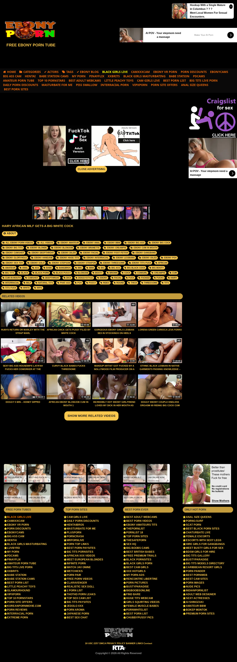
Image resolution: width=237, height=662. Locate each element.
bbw (91, 268)
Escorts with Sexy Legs (203, 540)
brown (113, 273)
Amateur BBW (196, 606)
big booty (158, 268)
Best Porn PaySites (81, 548)
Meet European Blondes (85, 559)
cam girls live (148, 80)
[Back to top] (228, 653)
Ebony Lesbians (125, 257)
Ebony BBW (113, 242)
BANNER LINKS (134, 643)
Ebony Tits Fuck (141, 263)
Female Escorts (198, 536)
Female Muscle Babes (142, 606)
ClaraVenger (77, 582)
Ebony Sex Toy (14, 263)
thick (134, 283)
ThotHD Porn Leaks (81, 594)
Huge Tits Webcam (139, 598)
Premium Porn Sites (200, 613)
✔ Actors (51, 72)
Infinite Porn (76, 563)
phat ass (65, 283)
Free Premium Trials (141, 555)
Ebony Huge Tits (69, 257)
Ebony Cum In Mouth (145, 247)
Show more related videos (91, 415)
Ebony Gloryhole (16, 257)
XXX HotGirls (136, 571)
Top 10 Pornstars (51, 80)
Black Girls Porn (139, 563)
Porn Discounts (194, 72)
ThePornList (135, 528)
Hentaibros (75, 524)
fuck (131, 278)
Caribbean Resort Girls (204, 567)
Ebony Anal (93, 242)
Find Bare (133, 594)
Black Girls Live (19, 517)
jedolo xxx (75, 606)
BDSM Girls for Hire (200, 551)
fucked (145, 278)
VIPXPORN (140, 85)
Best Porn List (174, 80)
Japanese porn (78, 613)
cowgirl (142, 273)
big (102, 268)
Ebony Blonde (38, 247)
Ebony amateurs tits (141, 524)
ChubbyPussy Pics (139, 617)
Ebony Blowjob (63, 247)
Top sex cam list (79, 598)
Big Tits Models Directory (205, 563)
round (120, 283)
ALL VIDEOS (46, 242)
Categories (32, 72)
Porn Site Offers (164, 85)
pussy (92, 283)
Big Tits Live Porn (203, 80)
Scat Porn (193, 524)
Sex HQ (131, 544)
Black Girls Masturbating (144, 76)
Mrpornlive (75, 540)
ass (37, 268)
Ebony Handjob (43, 257)
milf (28, 283)
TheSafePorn (136, 540)
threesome (150, 283)
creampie (159, 273)
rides (106, 283)
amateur (10, 268)
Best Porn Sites (15, 89)
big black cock (136, 268)
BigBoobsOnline (138, 590)
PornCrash (75, 536)
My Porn (79, 76)
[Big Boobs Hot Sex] (29, 30)
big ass (115, 268)
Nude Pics (193, 586)
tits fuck (10, 288)
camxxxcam (140, 72)
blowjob (83, 273)
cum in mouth (13, 278)
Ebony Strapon (87, 263)
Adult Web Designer (201, 594)
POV (79, 283)
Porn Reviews (17, 609)
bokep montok (196, 609)
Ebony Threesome (114, 263)
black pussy (63, 273)
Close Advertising (91, 169)
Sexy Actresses (198, 598)
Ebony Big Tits (14, 247)
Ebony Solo (37, 263)
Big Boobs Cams (137, 548)
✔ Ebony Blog (88, 72)
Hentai (30, 76)
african (162, 263)
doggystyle (85, 278)
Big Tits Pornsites (80, 551)
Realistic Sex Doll (80, 586)
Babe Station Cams (54, 76)
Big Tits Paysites (79, 602)
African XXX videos (81, 555)
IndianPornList (197, 590)
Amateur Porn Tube (18, 80)
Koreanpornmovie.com (24, 606)
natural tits (45, 283)
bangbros (65, 268)
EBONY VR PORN (165, 72)
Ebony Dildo (68, 252)
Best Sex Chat (77, 617)
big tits (9, 273)
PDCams (199, 76)
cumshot (33, 278)
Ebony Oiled (149, 257)
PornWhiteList (137, 609)
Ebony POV (170, 257)
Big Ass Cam (12, 76)
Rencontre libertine (142, 578)
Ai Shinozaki (194, 602)
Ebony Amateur (70, 242)
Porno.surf (194, 521)
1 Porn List (75, 590)
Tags (69, 72)
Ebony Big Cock (161, 242)
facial (118, 278)
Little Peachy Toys (118, 80)
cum (174, 273)
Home (11, 72)
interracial (12, 283)
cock (127, 273)
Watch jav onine (79, 567)
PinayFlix (96, 76)
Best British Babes (140, 551)
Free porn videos (80, 578)
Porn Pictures (137, 582)
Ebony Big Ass (136, 242)
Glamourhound (18, 590)
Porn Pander (195, 571)
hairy (174, 278)
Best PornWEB (196, 575)
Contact (147, 643)
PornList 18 (134, 532)
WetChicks (75, 571)
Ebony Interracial (98, 257)
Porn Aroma (76, 609)
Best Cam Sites (197, 578)
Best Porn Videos (139, 521)
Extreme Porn (17, 617)
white (26, 288)
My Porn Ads (135, 575)
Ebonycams (219, 72)
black (24, 273)
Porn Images (195, 582)
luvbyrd (13, 548)
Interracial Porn (115, 85)
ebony (103, 278)
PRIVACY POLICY (116, 643)
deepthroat (52, 278)
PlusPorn (74, 532)
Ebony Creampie (116, 247)
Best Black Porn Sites (202, 528)
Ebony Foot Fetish (117, 252)
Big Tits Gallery (198, 555)
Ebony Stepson (61, 263)
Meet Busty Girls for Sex (204, 548)
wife (39, 288)
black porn (42, 273)
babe (49, 268)
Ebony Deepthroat (43, 252)
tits (166, 283)
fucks (160, 278)
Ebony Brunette (90, 247)
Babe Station (179, 76)
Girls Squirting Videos (143, 602)
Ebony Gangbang (146, 252)
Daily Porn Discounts (20, 85)
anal (25, 268)
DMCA (103, 643)
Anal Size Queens (194, 85)
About (11, 233)
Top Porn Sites (137, 536)
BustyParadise (137, 586)
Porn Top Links (78, 544)
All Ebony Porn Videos (19, 242)
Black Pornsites (138, 559)
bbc (80, 268)
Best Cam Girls (137, 567)
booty (99, 273)
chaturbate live (198, 532)
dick (68, 278)
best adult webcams (85, 80)
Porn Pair (74, 575)
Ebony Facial (91, 252)
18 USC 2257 (92, 643)
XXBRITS (114, 76)
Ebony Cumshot (15, 252)
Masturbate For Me (57, 85)
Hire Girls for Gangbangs (205, 544)
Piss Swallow (86, 85)
